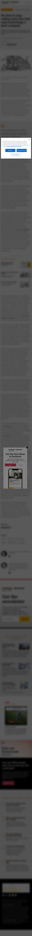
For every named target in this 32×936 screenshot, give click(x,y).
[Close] (29, 139)
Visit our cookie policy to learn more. (14, 146)
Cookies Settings (15, 154)
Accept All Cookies (21, 150)
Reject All (10, 150)
